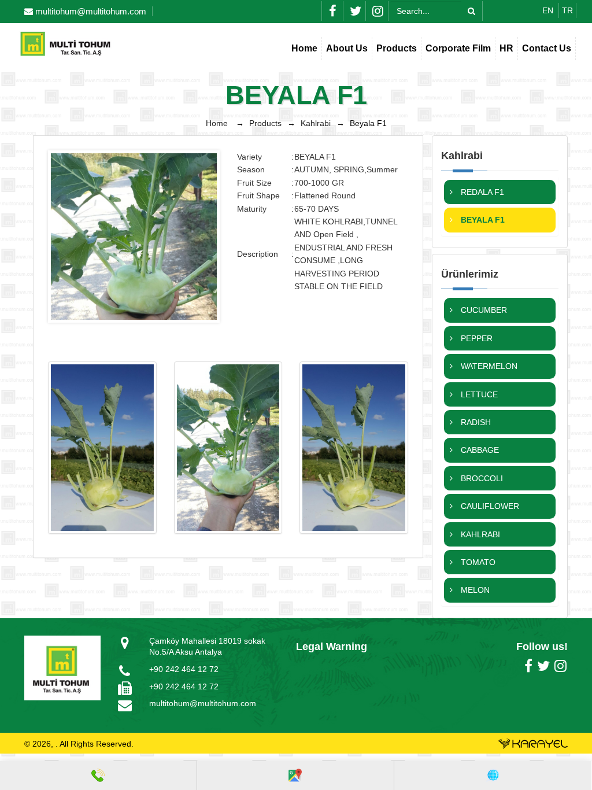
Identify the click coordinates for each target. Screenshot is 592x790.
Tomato (476, 562)
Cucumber (482, 310)
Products (396, 48)
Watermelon (487, 366)
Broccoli (480, 478)
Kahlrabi (316, 123)
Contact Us (546, 48)
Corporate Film (458, 48)
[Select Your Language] (493, 775)
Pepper (475, 338)
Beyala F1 (481, 219)
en (549, 10)
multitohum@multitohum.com (202, 703)
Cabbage (478, 450)
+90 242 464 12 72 (184, 669)
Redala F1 (481, 192)
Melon (474, 590)
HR (506, 48)
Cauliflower (488, 506)
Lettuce (478, 394)
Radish (474, 422)
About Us (347, 48)
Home (304, 48)
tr (567, 10)
